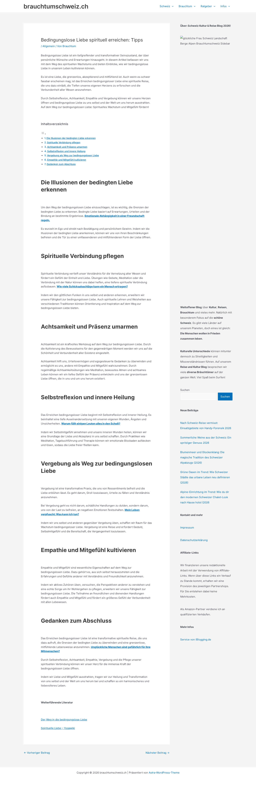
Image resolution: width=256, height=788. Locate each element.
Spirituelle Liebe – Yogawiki (58, 728)
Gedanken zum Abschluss (61, 164)
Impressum (187, 527)
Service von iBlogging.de (195, 639)
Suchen (185, 390)
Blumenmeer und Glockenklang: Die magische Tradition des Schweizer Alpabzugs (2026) (202, 457)
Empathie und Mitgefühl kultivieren (66, 159)
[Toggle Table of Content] (43, 134)
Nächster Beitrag (157, 752)
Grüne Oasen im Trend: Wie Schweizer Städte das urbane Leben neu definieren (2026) (205, 477)
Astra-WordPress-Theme (164, 772)
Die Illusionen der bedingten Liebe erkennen (71, 138)
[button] (171, 6)
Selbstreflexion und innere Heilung (66, 151)
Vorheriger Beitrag (37, 752)
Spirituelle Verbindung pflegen (63, 142)
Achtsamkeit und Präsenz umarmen (67, 146)
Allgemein (48, 46)
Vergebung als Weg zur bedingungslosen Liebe (73, 155)
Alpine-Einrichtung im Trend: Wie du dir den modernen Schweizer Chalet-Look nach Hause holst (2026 (204, 497)
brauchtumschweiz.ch (56, 6)
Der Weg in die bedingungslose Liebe (64, 719)
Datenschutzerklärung (194, 540)
